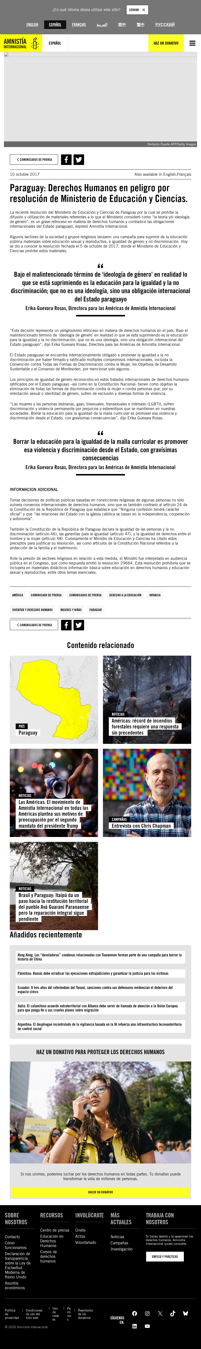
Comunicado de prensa (46, 595)
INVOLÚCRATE (89, 1215)
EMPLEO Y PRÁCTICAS (165, 1257)
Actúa (80, 1236)
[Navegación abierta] (192, 43)
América (17, 595)
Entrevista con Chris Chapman (141, 826)
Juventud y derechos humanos (32, 610)
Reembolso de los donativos (85, 1314)
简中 (122, 24)
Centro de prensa (54, 1230)
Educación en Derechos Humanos (51, 1241)
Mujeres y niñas (71, 610)
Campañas (119, 819)
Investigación (122, 1249)
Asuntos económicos (15, 1285)
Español (55, 24)
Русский (165, 24)
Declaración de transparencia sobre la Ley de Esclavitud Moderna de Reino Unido (18, 1265)
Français (79, 24)
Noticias (118, 714)
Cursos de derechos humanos (48, 1256)
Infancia (155, 595)
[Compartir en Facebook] (66, 159)
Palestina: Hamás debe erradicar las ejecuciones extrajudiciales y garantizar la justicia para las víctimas (93, 973)
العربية (102, 24)
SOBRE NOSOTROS (16, 1218)
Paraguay (95, 610)
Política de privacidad (12, 1314)
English (32, 24)
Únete (80, 1230)
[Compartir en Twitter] (79, 159)
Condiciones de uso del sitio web (34, 1314)
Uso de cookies (55, 1314)
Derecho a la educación (125, 595)
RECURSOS (51, 1215)
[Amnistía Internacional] (21, 43)
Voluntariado (85, 1242)
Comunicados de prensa (85, 595)
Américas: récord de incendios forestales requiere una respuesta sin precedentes (145, 726)
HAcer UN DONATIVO (100, 1192)
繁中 (141, 24)
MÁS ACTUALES (121, 1218)
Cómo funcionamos (15, 1245)
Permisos (69, 1314)
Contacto (12, 1237)
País (22, 726)
